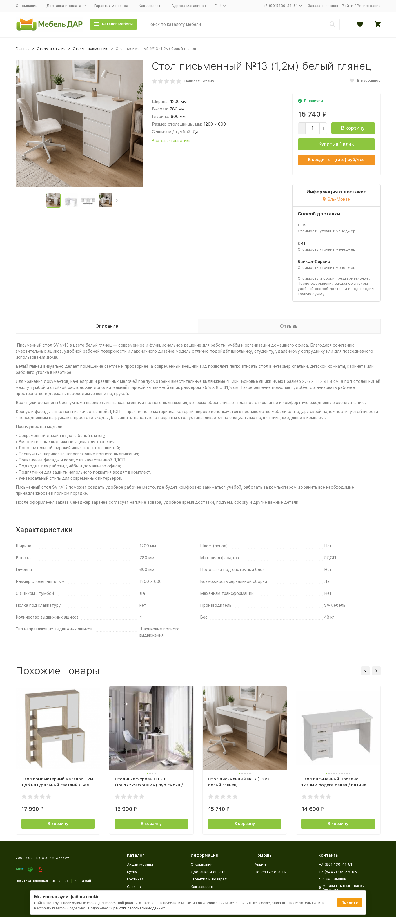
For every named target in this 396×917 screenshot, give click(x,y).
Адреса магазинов (188, 5)
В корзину (353, 128)
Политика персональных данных (42, 881)
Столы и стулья (51, 48)
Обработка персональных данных (137, 908)
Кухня (132, 872)
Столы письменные (90, 48)
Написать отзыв (199, 81)
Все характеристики (171, 140)
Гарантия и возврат (112, 5)
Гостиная (135, 879)
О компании (27, 5)
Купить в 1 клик (336, 144)
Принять (349, 902)
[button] (116, 200)
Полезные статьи (271, 872)
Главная (23, 48)
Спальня (134, 887)
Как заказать (151, 5)
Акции (260, 864)
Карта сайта (85, 881)
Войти (347, 5)
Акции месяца (140, 864)
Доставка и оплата (208, 872)
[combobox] (241, 24)
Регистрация (369, 5)
